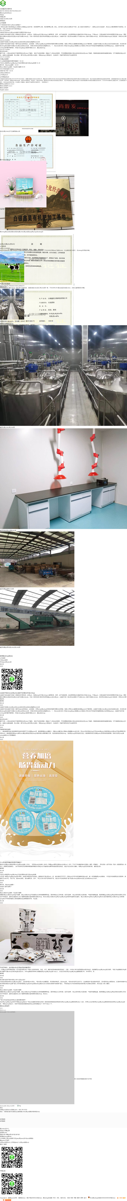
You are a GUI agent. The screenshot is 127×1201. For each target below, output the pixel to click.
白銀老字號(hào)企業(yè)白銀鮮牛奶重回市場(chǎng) (15, 32)
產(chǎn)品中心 (5, 160)
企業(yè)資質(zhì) (5, 73)
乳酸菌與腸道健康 (5, 729)
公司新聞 (3, 23)
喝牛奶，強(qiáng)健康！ (7, 65)
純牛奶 (13, 1134)
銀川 (85, 1198)
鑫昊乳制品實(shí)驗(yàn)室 (8, 530)
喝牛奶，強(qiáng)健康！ (7, 884)
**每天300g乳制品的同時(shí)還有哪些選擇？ (13, 1000)
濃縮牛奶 (2, 1134)
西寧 (82, 1198)
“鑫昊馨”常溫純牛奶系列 (7, 209)
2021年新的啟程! (5, 69)
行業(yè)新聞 (4, 59)
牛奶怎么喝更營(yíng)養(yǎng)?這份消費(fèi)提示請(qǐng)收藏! (18, 63)
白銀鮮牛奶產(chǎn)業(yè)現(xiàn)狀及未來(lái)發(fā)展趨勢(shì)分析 (20, 42)
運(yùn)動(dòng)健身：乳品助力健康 (10, 67)
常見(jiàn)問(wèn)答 (6, 662)
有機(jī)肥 (2, 17)
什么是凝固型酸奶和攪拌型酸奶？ (11, 862)
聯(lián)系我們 (4, 86)
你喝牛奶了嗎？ (4, 71)
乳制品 (2, 15)
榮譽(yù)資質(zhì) (5, 84)
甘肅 (68, 1198)
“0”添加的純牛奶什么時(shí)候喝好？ (10, 25)
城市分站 (63, 1198)
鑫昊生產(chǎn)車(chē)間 (7, 427)
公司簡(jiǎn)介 (4, 74)
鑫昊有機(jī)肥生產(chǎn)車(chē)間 (10, 647)
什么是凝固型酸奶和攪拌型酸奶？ (10, 61)
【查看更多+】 (45, 82)
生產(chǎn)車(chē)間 (6, 18)
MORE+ (8, 30)
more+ (12, 84)
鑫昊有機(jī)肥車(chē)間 (7, 589)
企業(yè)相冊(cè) (24, 1142)
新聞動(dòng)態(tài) (6, 656)
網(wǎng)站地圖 (47, 1198)
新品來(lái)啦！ (4, 719)
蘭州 (78, 1198)
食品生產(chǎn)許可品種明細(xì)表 (10, 131)
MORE (2, 701)
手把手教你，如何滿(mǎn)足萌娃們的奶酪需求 (15, 967)
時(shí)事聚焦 (29, 1138)
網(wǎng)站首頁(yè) (6, 13)
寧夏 (75, 1198)
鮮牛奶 (18, 1134)
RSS (54, 1198)
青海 (71, 1198)
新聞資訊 (2, 20)
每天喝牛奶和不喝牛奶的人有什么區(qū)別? (12, 979)
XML (58, 1198)
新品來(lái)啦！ (4, 51)
